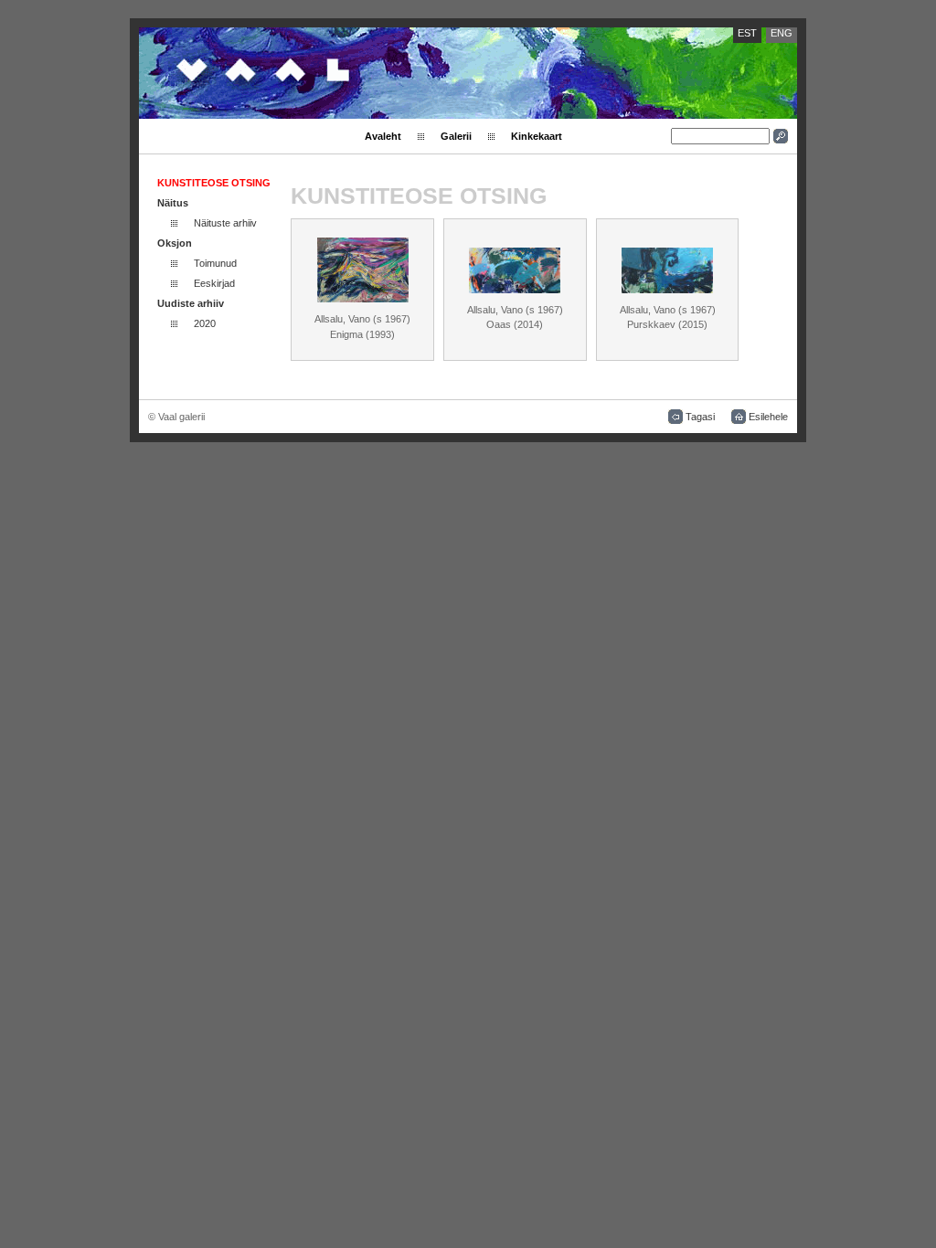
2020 (205, 323)
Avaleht (383, 136)
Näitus (172, 202)
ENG (781, 32)
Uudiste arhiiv (190, 303)
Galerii (456, 136)
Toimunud (215, 263)
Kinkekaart (536, 136)
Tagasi (700, 416)
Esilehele (768, 416)
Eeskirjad (214, 283)
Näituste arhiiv (225, 222)
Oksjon (174, 243)
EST (747, 32)
